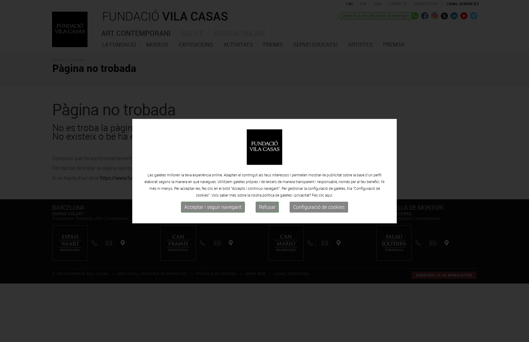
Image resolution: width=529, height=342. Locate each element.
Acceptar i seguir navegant (213, 207)
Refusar (267, 207)
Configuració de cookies (319, 207)
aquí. (329, 195)
